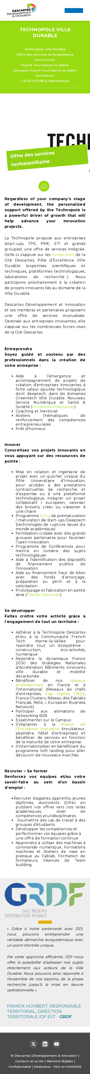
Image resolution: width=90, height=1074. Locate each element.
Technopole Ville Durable (45, 49)
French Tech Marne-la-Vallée (45, 65)
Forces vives (45, 60)
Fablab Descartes (43, 595)
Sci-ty (45, 516)
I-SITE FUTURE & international (45, 81)
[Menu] (74, 10)
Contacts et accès (29, 1061)
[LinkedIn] (45, 1044)
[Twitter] (34, 1044)
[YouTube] (57, 1044)
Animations (45, 75)
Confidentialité (20, 1066)
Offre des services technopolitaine (45, 54)
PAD (57, 1066)
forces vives (63, 255)
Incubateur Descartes (53, 407)
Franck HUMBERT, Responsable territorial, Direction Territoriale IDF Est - (44, 1012)
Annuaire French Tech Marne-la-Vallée (45, 70)
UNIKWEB (73, 1066)
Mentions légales (60, 1061)
